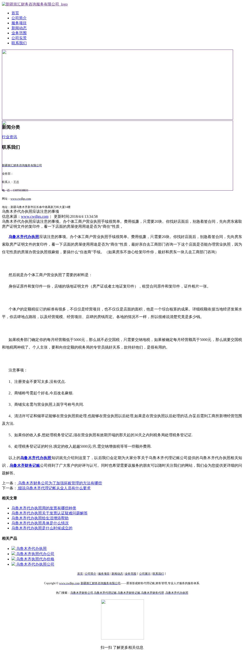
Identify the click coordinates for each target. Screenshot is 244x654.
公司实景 (19, 38)
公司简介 (19, 18)
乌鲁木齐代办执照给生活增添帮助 (40, 518)
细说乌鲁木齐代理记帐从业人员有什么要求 (54, 488)
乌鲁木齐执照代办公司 (34, 554)
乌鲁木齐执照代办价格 (34, 559)
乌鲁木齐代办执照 (31, 549)
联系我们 (19, 43)
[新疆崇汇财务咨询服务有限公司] (35, 4)
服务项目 (19, 23)
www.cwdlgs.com (34, 216)
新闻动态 (19, 28)
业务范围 (19, 33)
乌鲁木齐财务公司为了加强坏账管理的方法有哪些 (59, 483)
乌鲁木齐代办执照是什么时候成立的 (41, 528)
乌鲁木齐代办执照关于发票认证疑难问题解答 (49, 513)
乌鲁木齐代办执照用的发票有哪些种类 (43, 508)
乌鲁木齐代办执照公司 (34, 564)
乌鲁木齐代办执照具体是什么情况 (40, 523)
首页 (15, 13)
